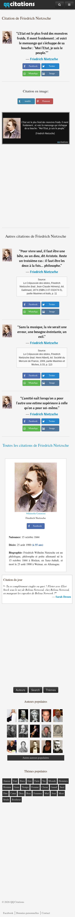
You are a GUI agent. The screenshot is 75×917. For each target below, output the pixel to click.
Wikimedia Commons (35, 513)
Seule (6, 799)
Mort (61, 793)
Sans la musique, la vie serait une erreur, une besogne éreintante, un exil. (42, 332)
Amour (6, 781)
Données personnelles (27, 913)
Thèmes (51, 690)
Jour (54, 793)
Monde (52, 781)
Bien (22, 781)
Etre (30, 781)
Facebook (8, 913)
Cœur (13, 793)
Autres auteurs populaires (35, 757)
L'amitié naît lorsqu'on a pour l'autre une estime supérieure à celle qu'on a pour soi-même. (42, 403)
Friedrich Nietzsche (44, 59)
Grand (54, 787)
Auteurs (20, 690)
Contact (46, 913)
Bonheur (16, 799)
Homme (7, 787)
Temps (25, 787)
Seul (62, 787)
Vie (44, 781)
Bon (28, 793)
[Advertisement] (37, 187)
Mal (47, 793)
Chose (45, 787)
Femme (35, 787)
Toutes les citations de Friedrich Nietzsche (35, 445)
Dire (5, 793)
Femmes (37, 793)
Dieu (21, 793)
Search (35, 690)
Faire (37, 781)
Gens (16, 787)
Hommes (63, 781)
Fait (15, 781)
